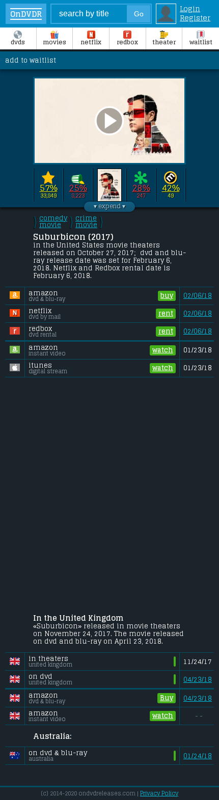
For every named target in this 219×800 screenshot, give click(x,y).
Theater (164, 42)
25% (78, 188)
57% (49, 188)
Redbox (127, 42)
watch (162, 350)
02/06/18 (197, 295)
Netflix (90, 42)
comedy (53, 221)
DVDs (18, 42)
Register (195, 18)
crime (86, 221)
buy (166, 295)
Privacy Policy (159, 793)
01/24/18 (197, 756)
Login (190, 9)
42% (171, 188)
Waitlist (200, 42)
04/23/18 (197, 679)
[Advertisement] (109, 497)
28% (141, 188)
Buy (166, 698)
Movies (54, 42)
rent (165, 313)
